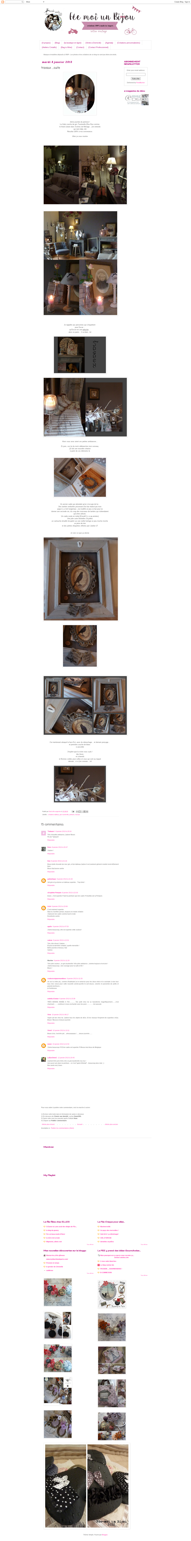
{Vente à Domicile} (93, 43)
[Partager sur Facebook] (84, 811)
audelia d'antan (53, 999)
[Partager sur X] (82, 811)
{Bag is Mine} (66, 47)
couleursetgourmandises (56, 978)
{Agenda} (109, 43)
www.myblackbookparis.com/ (57, 1259)
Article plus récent (48, 1124)
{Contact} (80, 47)
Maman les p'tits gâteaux (55, 1255)
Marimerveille (105, 1227)
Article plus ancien (111, 1124)
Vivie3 (49, 1030)
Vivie (49, 1015)
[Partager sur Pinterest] (87, 811)
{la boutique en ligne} (72, 43)
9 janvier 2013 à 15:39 (67, 999)
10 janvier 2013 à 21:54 (60, 1044)
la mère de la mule (53, 1238)
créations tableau (53, 814)
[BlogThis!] (79, 811)
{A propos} (46, 43)
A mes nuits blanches (108, 1261)
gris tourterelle (64, 814)
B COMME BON (106, 1272)
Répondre (51, 840)
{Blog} (57, 43)
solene (49, 940)
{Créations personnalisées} (128, 43)
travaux (77, 814)
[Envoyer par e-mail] (77, 811)
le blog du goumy (52, 1230)
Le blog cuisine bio (107, 1265)
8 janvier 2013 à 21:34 (65, 879)
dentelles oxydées (107, 1242)
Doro (49, 847)
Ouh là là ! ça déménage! (109, 1234)
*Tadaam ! (51, 831)
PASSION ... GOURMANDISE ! (111, 1269)
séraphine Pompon (54, 893)
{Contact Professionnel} (98, 47)
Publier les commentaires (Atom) (62, 1128)
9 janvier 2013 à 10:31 (61, 940)
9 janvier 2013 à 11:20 (62, 960)
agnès (49, 926)
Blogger (104, 1535)
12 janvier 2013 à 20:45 (66, 1058)
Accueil (79, 1124)
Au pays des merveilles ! (109, 1230)
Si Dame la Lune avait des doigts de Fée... (61, 1227)
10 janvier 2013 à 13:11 (61, 1030)
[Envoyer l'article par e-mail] (73, 811)
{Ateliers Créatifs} (49, 47)
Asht (49, 906)
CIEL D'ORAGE (105, 1238)
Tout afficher (90, 1244)
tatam (49, 1044)
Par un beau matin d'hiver (55, 1234)
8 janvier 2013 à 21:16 (59, 861)
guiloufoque (51, 879)
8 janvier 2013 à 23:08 (60, 906)
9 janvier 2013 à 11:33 (75, 978)
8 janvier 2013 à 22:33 (70, 893)
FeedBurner (140, 83)
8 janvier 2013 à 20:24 (63, 831)
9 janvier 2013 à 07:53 (61, 926)
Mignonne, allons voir (54, 1242)
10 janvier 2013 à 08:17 (60, 1015)
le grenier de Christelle (54, 1267)
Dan (48, 861)
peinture (71, 814)
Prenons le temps (52, 1263)
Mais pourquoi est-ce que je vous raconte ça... (117, 1256)
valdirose (49, 1270)
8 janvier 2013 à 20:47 (60, 847)
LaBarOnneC (52, 1058)
